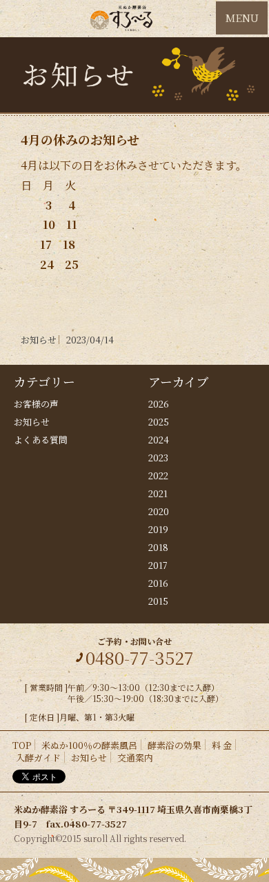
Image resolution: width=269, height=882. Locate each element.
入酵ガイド (38, 757)
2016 (158, 583)
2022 (158, 475)
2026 (158, 403)
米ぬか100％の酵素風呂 (89, 745)
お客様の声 (36, 403)
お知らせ (32, 421)
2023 (158, 457)
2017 (158, 565)
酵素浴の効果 (174, 745)
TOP (21, 745)
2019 (158, 529)
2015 (158, 601)
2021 (158, 493)
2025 (158, 421)
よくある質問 (41, 439)
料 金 (222, 745)
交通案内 (135, 757)
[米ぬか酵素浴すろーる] (121, 18)
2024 (158, 439)
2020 (158, 511)
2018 (158, 547)
